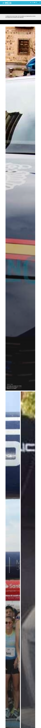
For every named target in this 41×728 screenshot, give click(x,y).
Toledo (11, 384)
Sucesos (8, 384)
